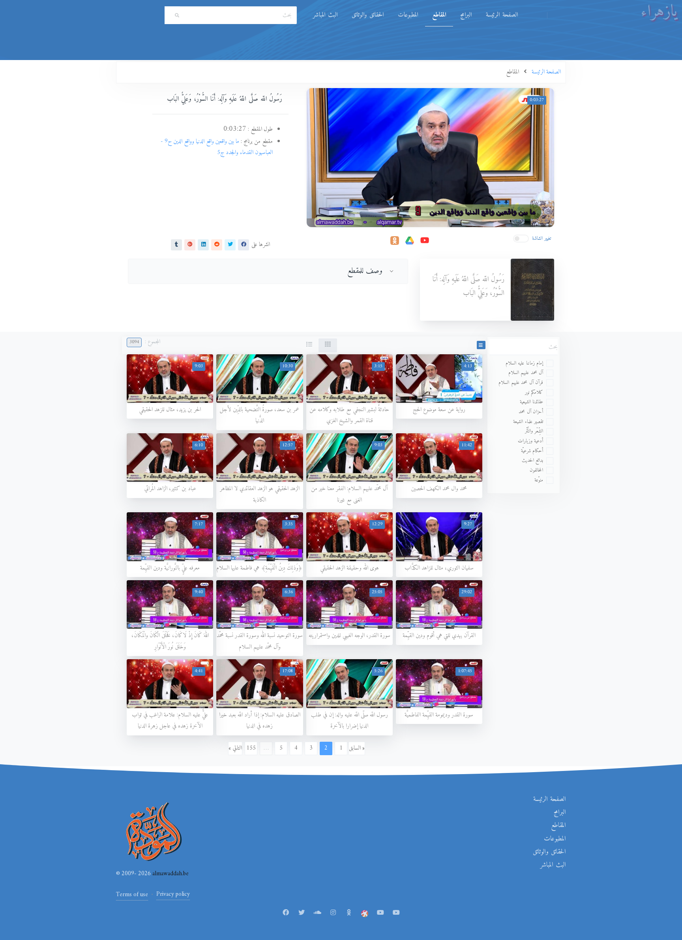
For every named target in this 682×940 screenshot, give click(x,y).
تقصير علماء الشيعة (528, 421)
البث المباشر (325, 15)
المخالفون (536, 470)
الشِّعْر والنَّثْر (534, 431)
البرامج (466, 15)
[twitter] (230, 244)
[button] (481, 345)
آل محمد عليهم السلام (525, 372)
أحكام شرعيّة (532, 450)
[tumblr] (176, 244)
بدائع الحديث (532, 460)
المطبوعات (408, 15)
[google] (189, 244)
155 (251, 748)
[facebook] (243, 244)
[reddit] (216, 244)
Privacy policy (173, 894)
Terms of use (132, 894)
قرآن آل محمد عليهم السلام (520, 382)
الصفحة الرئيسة (502, 15)
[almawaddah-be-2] (396, 913)
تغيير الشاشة (541, 238)
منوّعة (538, 480)
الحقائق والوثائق (368, 15)
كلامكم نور (534, 392)
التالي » (235, 748)
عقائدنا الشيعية (531, 401)
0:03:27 (537, 100)
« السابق (357, 748)
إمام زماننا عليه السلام (524, 363)
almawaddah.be (170, 874)
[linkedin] (203, 244)
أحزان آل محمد (531, 411)
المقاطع (439, 15)
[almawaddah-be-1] (380, 913)
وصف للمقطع (365, 271)
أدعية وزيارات (530, 441)
